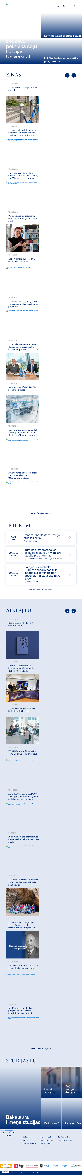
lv (69, 6)
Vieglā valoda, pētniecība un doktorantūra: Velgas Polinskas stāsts (22, 218)
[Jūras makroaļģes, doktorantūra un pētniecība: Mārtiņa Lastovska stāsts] (22, 859)
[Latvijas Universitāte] (20, 6)
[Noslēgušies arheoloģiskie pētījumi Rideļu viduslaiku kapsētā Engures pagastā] (22, 1030)
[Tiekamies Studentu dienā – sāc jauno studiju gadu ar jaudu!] (22, 987)
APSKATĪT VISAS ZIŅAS (40, 513)
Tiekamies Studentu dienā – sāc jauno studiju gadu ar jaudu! (23, 966)
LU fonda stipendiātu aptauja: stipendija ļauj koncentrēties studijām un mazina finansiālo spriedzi (22, 133)
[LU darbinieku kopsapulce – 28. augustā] (22, 109)
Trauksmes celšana (65, 1140)
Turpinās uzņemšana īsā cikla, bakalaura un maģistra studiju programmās (43, 553)
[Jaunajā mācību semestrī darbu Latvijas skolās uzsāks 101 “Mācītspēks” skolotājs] (22, 495)
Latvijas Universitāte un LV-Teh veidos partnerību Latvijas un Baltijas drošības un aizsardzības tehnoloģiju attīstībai (23, 432)
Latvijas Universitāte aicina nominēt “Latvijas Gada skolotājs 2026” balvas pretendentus (23, 175)
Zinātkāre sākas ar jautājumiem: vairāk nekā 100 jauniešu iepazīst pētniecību (23, 304)
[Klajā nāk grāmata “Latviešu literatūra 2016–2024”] (22, 645)
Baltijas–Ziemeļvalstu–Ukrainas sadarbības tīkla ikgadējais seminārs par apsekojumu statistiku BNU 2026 (42, 573)
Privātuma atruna (46, 1140)
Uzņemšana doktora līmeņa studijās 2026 (42, 536)
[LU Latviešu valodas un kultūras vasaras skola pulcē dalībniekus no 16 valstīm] (22, 902)
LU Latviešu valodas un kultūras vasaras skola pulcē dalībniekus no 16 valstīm (23, 882)
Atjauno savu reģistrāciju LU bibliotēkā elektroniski (21, 709)
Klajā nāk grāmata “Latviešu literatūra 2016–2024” (21, 624)
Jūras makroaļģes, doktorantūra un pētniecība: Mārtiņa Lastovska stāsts (23, 839)
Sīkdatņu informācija (30, 1143)
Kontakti (25, 1137)
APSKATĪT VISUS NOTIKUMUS (40, 589)
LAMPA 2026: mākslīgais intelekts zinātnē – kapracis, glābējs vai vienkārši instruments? (21, 668)
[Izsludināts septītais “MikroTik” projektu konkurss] (22, 409)
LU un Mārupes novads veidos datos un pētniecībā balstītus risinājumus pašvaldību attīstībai (23, 347)
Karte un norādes (46, 1137)
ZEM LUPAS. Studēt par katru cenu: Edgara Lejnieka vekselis (22, 752)
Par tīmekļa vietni (64, 1137)
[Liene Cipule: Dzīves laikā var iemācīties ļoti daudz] (22, 280)
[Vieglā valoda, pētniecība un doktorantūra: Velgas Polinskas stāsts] (22, 238)
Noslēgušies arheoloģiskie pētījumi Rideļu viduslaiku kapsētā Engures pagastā (20, 1011)
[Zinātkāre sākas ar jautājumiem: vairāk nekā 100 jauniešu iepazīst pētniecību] (22, 323)
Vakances (26, 1140)
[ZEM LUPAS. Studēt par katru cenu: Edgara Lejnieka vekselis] (22, 773)
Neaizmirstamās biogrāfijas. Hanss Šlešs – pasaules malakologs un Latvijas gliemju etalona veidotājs (22, 925)
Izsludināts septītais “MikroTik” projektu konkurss (22, 388)
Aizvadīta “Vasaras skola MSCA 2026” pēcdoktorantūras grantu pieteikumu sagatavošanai (23, 796)
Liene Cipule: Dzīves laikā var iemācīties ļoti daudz (21, 260)
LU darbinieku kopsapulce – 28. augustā (22, 88)
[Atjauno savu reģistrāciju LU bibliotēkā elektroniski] (22, 730)
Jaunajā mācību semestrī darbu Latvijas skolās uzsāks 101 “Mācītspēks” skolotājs (22, 475)
